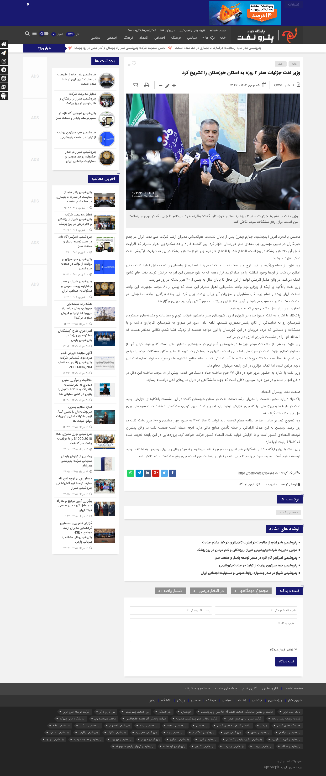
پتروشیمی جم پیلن (146, 732)
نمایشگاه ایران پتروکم (72, 718)
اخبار (281, 64)
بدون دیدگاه (247, 484)
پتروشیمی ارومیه (176, 725)
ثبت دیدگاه (286, 662)
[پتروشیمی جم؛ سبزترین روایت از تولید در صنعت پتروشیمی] (85, 138)
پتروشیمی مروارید (121, 739)
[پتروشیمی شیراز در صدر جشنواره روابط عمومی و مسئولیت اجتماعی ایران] (85, 158)
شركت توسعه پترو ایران (76, 711)
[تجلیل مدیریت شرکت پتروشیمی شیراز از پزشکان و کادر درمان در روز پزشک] (85, 100)
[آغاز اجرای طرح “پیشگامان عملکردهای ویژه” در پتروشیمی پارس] (85, 339)
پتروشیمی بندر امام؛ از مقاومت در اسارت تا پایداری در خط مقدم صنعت (253, 48)
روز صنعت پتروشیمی (137, 711)
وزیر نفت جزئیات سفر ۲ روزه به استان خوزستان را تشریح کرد (241, 73)
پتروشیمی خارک (117, 732)
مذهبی (195, 700)
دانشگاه (166, 700)
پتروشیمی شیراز (207, 739)
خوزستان (186, 711)
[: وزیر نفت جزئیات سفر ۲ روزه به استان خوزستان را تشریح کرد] (135, 85)
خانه (223, 38)
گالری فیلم (249, 689)
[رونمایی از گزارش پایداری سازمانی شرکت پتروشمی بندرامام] (85, 464)
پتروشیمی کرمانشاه (174, 746)
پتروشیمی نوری (54, 739)
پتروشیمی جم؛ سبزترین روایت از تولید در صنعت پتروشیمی (258, 565)
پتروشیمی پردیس (233, 746)
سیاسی (192, 38)
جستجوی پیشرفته (197, 689)
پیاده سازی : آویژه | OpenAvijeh (282, 767)
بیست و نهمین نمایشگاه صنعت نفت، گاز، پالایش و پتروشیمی (237, 711)
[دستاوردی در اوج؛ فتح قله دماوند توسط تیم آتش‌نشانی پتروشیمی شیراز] (85, 486)
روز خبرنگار (165, 711)
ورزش (181, 700)
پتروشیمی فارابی (179, 739)
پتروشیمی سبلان (59, 732)
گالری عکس (270, 689)
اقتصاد (143, 38)
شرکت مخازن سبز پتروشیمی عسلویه (196, 718)
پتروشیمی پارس (262, 746)
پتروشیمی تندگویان (203, 732)
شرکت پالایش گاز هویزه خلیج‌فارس (146, 718)
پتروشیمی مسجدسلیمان (87, 739)
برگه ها (210, 38)
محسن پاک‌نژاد (288, 512)
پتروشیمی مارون (150, 739)
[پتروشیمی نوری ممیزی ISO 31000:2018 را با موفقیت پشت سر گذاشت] (85, 442)
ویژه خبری (275, 700)
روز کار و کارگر (107, 711)
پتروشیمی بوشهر (260, 732)
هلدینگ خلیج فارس (288, 725)
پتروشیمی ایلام (61, 725)
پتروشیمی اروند (148, 725)
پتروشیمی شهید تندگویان (286, 739)
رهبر (152, 700)
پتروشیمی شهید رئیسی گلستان (244, 739)
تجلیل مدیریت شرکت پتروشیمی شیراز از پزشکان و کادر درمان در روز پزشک (155, 48)
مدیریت (271, 484)
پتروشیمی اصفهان (119, 725)
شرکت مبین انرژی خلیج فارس (244, 718)
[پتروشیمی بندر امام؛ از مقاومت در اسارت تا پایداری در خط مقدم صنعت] (85, 80)
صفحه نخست (293, 689)
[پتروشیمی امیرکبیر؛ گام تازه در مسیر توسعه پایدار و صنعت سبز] (85, 119)
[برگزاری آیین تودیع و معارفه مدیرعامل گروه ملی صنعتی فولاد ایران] (85, 509)
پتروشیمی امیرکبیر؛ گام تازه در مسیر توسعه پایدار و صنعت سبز (256, 558)
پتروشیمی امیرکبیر (89, 725)
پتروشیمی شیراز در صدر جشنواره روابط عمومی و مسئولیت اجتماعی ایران (249, 573)
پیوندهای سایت (226, 689)
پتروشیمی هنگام (290, 746)
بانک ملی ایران (291, 711)
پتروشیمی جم (174, 732)
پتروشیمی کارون (204, 746)
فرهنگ (176, 38)
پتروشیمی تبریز (232, 732)
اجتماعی (159, 38)
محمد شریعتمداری (105, 718)
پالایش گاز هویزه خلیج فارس (233, 725)
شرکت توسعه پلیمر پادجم (286, 718)
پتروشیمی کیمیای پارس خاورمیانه (134, 746)
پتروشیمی (201, 725)
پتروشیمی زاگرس (88, 732)
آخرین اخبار (295, 700)
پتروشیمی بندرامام (289, 732)
